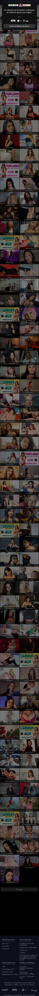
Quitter (19, 16)
